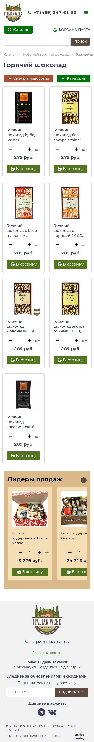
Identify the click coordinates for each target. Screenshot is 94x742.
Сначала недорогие (31, 78)
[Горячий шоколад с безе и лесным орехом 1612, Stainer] (23, 203)
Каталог (10, 54)
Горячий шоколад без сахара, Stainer (67, 135)
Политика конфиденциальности (33, 736)
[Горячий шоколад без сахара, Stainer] (70, 107)
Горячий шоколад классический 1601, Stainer (20, 422)
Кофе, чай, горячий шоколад (46, 54)
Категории (76, 78)
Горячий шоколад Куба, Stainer (21, 135)
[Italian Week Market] (13, 12)
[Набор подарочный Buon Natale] (30, 509)
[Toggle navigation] (85, 13)
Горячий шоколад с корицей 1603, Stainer (68, 230)
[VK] (52, 713)
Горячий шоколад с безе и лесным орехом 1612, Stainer (22, 230)
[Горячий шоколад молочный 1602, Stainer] (23, 299)
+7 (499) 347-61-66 (54, 12)
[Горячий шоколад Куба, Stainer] (23, 107)
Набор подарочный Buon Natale (29, 538)
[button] (84, 480)
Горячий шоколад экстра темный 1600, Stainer (69, 326)
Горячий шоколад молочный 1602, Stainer (23, 326)
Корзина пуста (74, 30)
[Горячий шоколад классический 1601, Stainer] (23, 394)
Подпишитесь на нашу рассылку (47, 683)
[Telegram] (41, 713)
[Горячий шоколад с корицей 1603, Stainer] (70, 203)
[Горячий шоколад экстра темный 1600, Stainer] (70, 299)
